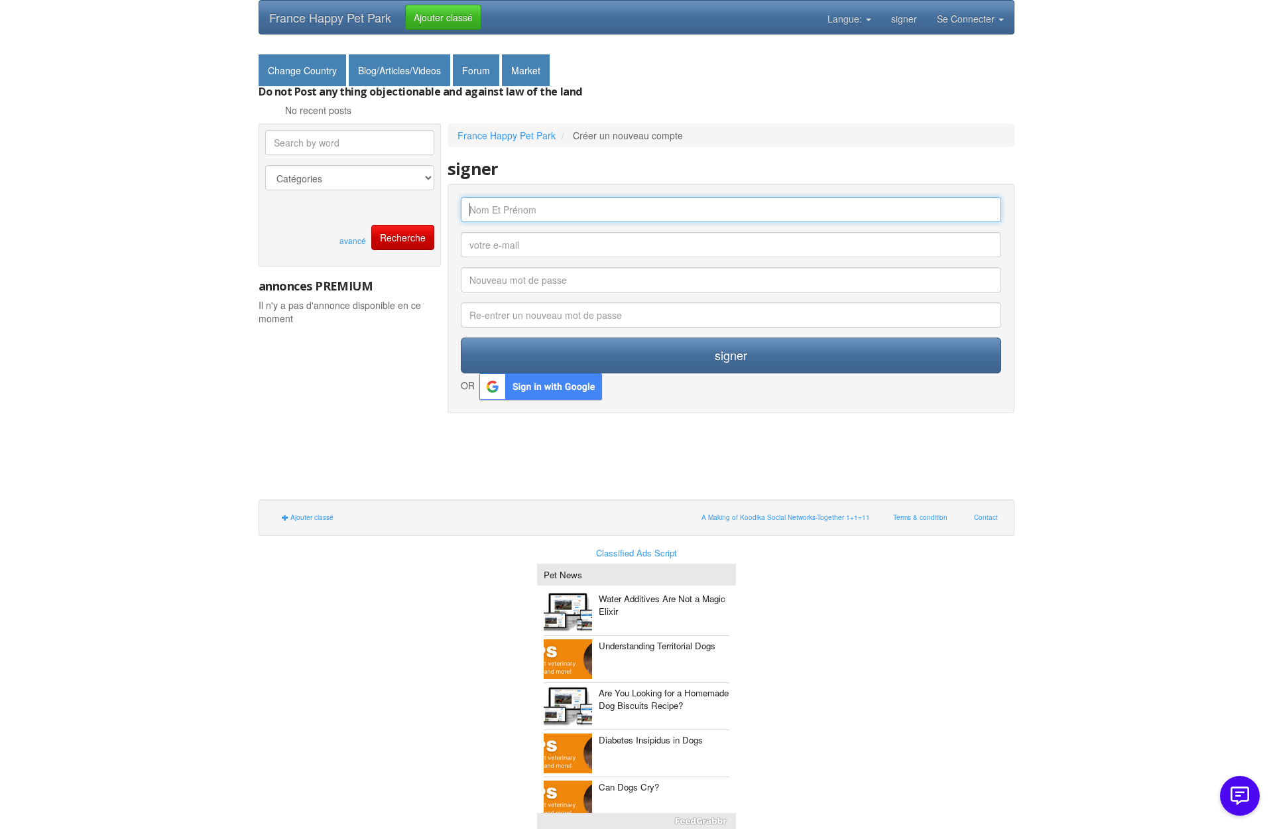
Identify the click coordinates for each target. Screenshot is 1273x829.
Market (525, 70)
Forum (476, 70)
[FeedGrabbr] (636, 821)
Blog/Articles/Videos (399, 70)
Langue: (846, 18)
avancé (352, 240)
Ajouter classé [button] (443, 17)
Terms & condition (920, 517)
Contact (986, 517)
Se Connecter (967, 18)
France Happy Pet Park (330, 17)
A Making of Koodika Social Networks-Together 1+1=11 (785, 517)
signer (904, 18)
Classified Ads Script (636, 553)
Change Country (302, 70)
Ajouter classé (310, 517)
